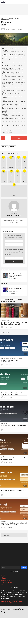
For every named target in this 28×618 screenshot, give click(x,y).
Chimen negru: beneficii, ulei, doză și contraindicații (13, 426)
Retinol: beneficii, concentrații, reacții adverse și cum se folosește (14, 523)
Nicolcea (3, 320)
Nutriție (3, 575)
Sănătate (3, 578)
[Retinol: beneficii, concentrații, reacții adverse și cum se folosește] (14, 509)
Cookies (20, 601)
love (11, 181)
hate (3, 167)
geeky (4, 181)
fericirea (12, 146)
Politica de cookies (6, 609)
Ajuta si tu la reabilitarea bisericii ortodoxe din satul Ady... (16, 275)
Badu (19, 319)
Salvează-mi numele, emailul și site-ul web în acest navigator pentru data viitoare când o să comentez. (14, 251)
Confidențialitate (11, 601)
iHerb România (5, 580)
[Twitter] (4, 612)
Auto (2, 357)
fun (25, 167)
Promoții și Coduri (6, 582)
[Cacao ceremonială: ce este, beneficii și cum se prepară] (14, 444)
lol (18, 181)
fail (18, 167)
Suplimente (4, 423)
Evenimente (4, 584)
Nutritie (3, 456)
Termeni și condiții (6, 603)
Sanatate (3, 391)
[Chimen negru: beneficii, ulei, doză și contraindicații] (14, 411)
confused (10, 167)
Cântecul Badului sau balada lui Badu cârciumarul (14, 323)
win (14, 195)
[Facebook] (1, 612)
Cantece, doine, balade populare (10, 19)
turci (7, 320)
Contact (3, 601)
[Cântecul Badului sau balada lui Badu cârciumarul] (14, 310)
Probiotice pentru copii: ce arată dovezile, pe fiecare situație (12, 393)
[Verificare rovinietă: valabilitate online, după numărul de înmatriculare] (14, 345)
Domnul (4, 146)
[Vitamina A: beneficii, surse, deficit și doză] (14, 477)
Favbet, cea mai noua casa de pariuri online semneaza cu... (15, 290)
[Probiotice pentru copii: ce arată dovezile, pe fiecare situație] (14, 379)
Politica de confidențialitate (15, 608)
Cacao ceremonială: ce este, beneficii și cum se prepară (13, 458)
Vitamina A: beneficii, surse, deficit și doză (13, 491)
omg (24, 181)
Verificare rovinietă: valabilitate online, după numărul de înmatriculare (12, 360)
